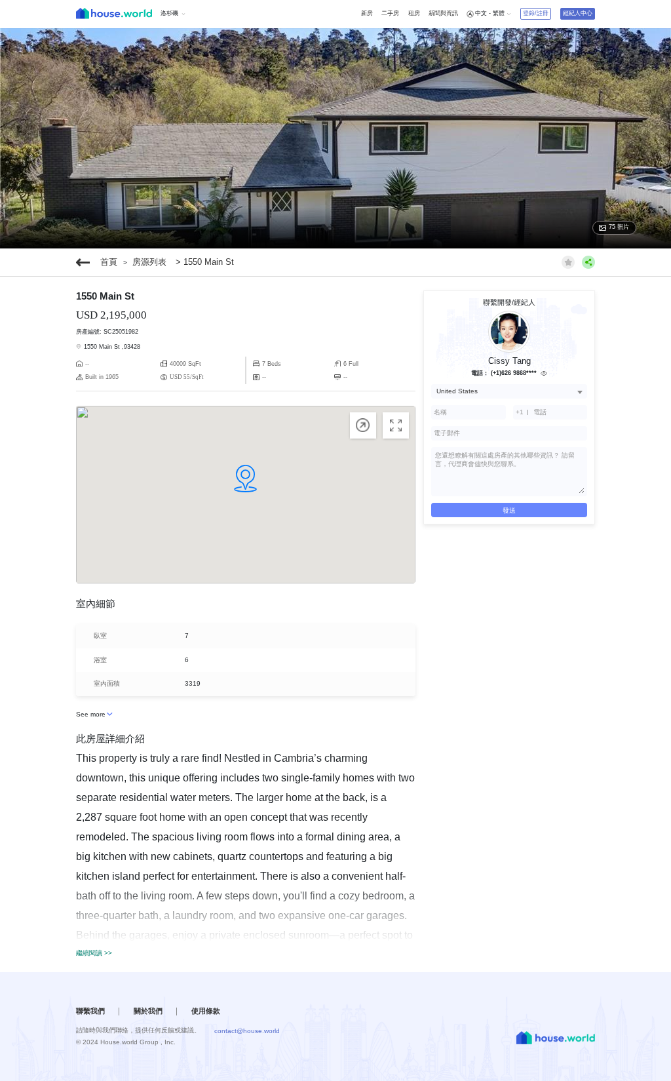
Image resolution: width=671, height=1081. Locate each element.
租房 (414, 13)
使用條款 (205, 1011)
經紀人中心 (577, 13)
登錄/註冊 (535, 13)
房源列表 (149, 262)
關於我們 (148, 1011)
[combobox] (509, 391)
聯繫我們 (90, 1011)
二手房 (390, 13)
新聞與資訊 (443, 13)
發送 (509, 510)
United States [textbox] (457, 391)
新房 (367, 13)
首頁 (108, 262)
